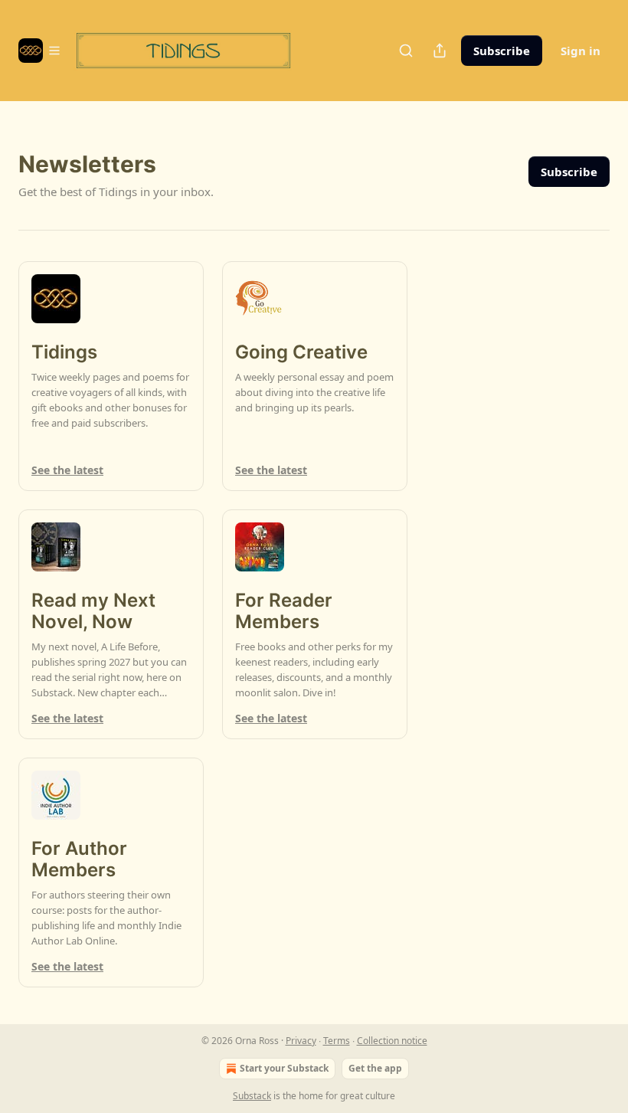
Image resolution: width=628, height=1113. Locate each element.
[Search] (406, 50)
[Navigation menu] (39, 50)
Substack (252, 1095)
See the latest (67, 470)
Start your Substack (284, 1068)
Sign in (580, 50)
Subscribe (501, 50)
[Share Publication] (439, 50)
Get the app (375, 1068)
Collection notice (392, 1040)
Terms (336, 1040)
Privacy (301, 1040)
